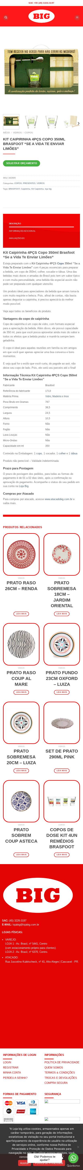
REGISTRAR (10, 1067)
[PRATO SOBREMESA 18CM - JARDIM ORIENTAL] (61, 554)
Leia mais (21, 614)
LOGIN (7, 1062)
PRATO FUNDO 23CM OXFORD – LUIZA (62, 678)
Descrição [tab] (15, 223)
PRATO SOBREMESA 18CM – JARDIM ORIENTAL (61, 594)
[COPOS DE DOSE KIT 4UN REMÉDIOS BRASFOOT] (61, 801)
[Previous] (9, 72)
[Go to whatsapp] (73, 1158)
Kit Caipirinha (37, 189)
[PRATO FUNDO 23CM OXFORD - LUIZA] (61, 644)
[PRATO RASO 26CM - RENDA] (21, 554)
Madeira (56, 396)
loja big (48, 189)
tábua (74, 453)
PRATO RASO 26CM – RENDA (21, 585)
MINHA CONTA (12, 1072)
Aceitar (24, 1163)
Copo (60, 263)
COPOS (29, 132)
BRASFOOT (14, 189)
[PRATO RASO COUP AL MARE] (21, 644)
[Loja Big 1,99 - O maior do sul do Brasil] (41, 16)
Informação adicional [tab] (22, 231)
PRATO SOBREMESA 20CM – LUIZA (21, 757)
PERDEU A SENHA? (15, 1077)
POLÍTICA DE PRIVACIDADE (62, 1062)
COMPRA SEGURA (56, 1082)
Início (6, 132)
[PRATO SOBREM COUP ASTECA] (21, 801)
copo (39, 453)
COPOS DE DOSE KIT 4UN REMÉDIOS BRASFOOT (61, 838)
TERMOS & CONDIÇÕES (60, 1072)
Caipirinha (25, 189)
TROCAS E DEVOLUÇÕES (61, 1077)
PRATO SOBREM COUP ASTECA (21, 835)
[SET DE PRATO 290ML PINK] (61, 722)
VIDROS (17, 132)
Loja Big (23, 486)
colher (62, 453)
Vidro (48, 396)
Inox (66, 396)
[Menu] (77, 17)
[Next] (73, 72)
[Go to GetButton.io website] (73, 1166)
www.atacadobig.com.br (58, 499)
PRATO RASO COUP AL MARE (21, 678)
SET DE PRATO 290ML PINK (62, 754)
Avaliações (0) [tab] (17, 238)
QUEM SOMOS (54, 1067)
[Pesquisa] (5, 17)
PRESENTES (29, 183)
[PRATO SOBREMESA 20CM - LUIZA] (21, 722)
